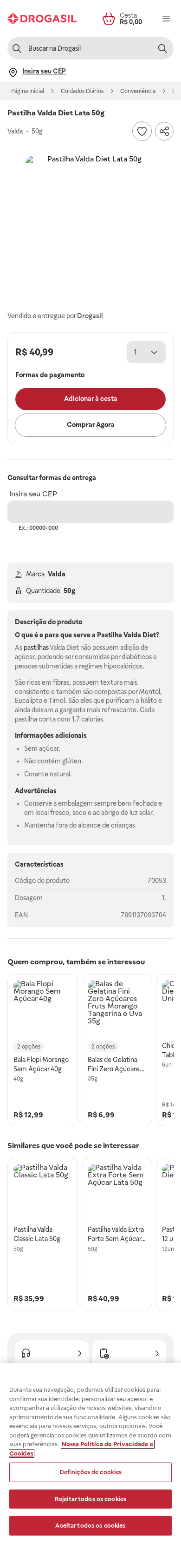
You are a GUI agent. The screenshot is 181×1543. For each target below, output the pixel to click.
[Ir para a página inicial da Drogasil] (42, 18)
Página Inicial (27, 91)
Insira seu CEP (33, 493)
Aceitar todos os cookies (90, 1525)
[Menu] (166, 18)
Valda (56, 574)
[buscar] (162, 48)
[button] (90, 220)
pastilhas (36, 647)
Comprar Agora (91, 424)
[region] (90, 1453)
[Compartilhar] (164, 131)
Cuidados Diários (82, 91)
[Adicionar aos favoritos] (142, 131)
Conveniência (137, 91)
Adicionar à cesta (90, 398)
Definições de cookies (90, 1472)
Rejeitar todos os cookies (90, 1499)
